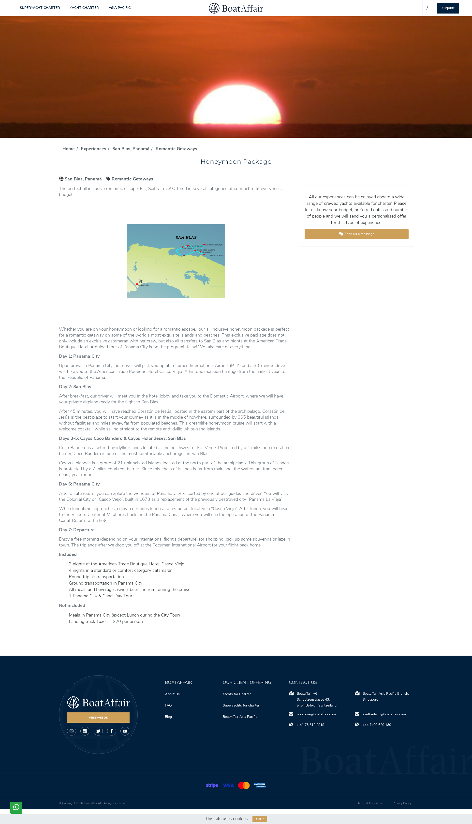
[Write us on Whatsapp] (16, 808)
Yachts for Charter (237, 694)
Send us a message (358, 234)
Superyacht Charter (40, 8)
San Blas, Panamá (130, 149)
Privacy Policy (402, 803)
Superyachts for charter (241, 705)
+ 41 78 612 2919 (310, 724)
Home (68, 149)
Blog (168, 716)
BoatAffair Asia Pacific (240, 716)
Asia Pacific (120, 8)
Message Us (98, 718)
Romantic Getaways (176, 149)
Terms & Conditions (371, 803)
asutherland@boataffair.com (384, 714)
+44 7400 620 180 (377, 724)
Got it (260, 819)
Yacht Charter (84, 8)
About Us (172, 694)
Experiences (93, 149)
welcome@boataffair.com (316, 714)
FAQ (168, 705)
